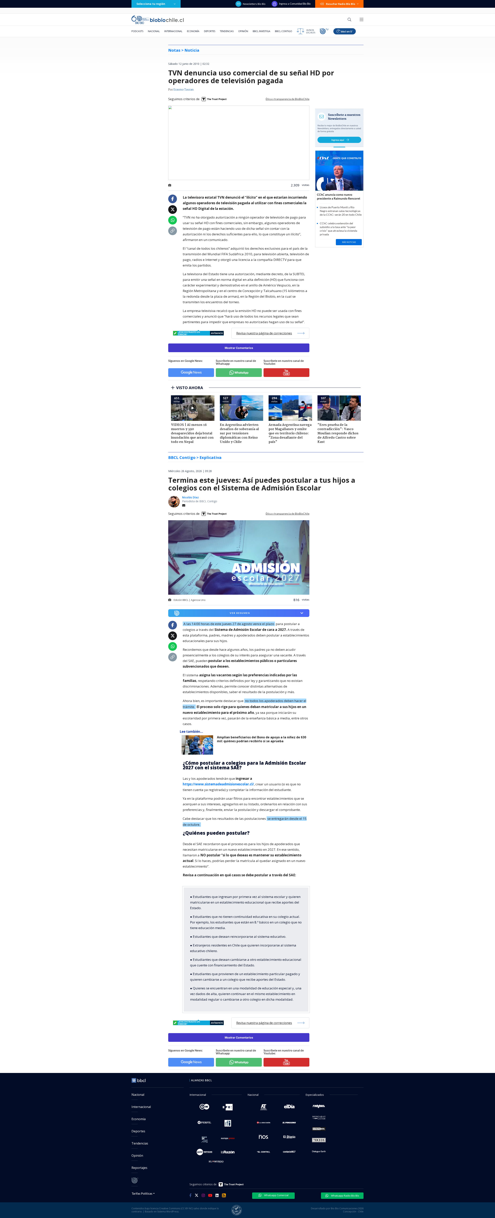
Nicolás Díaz (190, 497)
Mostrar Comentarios (239, 347)
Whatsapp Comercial (276, 1195)
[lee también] (198, 745)
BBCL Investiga (261, 31)
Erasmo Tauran (183, 89)
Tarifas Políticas (142, 1193)
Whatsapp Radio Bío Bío (344, 1195)
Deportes (209, 31)
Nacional (154, 31)
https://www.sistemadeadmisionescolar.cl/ (218, 784)
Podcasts (137, 31)
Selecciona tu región (151, 4)
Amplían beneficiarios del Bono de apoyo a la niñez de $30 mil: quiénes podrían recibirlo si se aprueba (261, 739)
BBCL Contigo (283, 31)
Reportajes (139, 1168)
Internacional (173, 31)
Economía (193, 31)
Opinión (243, 31)
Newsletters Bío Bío (254, 4)
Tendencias (227, 31)
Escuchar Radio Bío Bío (340, 4)
